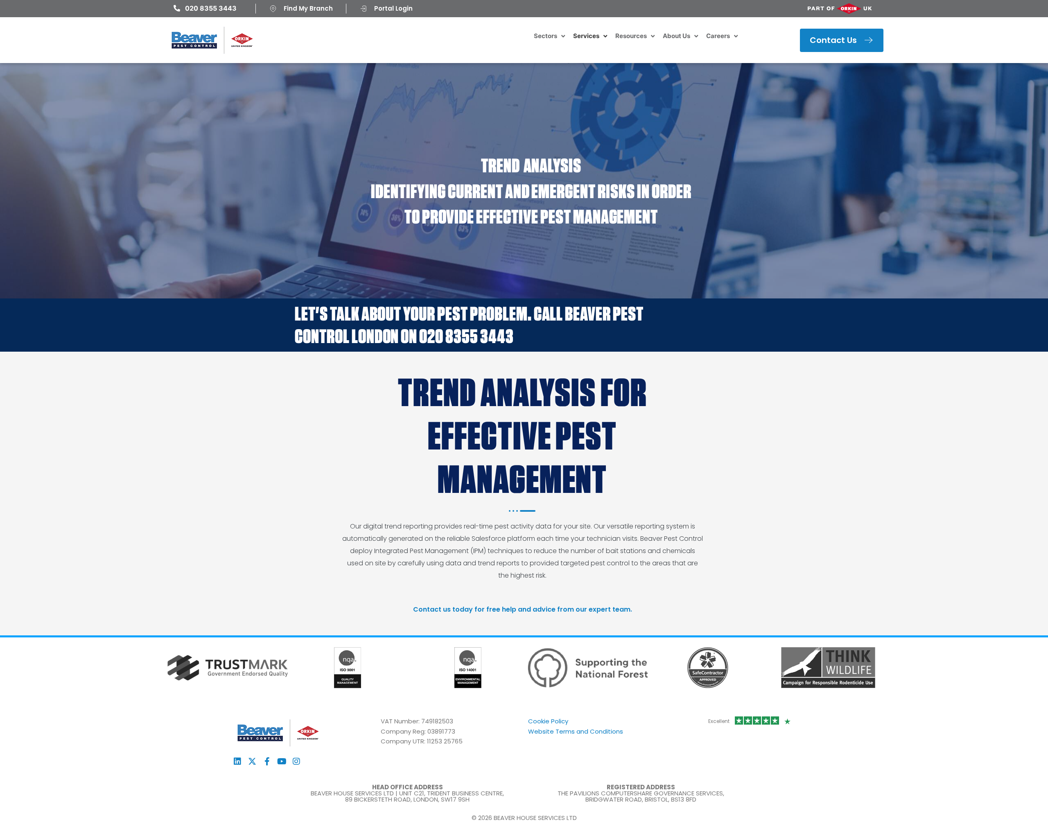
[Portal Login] (363, 9)
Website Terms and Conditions (575, 731)
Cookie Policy (548, 721)
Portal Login (393, 8)
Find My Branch (308, 8)
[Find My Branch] (273, 9)
